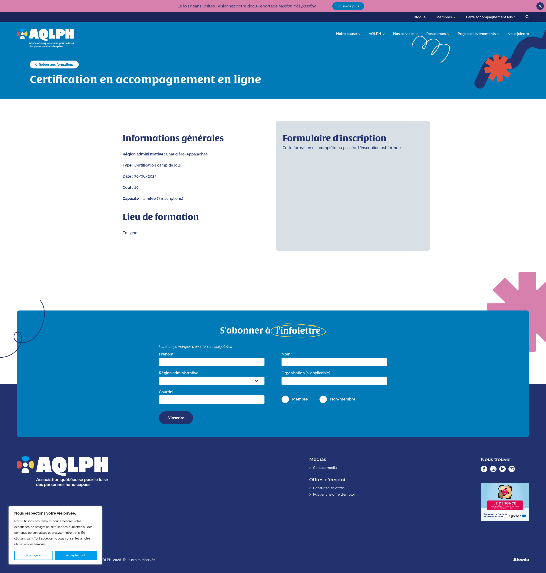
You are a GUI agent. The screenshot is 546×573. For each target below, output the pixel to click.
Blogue (420, 17)
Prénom (167, 354)
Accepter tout (75, 555)
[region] (55, 535)
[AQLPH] (45, 37)
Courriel (167, 392)
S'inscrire (175, 418)
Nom (287, 354)
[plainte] (505, 502)
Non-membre (342, 399)
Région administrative (179, 373)
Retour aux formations (55, 64)
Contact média (325, 468)
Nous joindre (518, 34)
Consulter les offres (328, 488)
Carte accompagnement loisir (490, 17)
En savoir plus (348, 6)
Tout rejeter (34, 555)
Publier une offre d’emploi (334, 494)
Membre (300, 399)
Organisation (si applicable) (306, 373)
